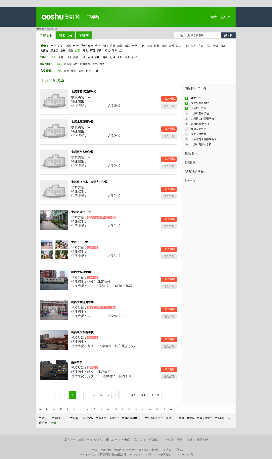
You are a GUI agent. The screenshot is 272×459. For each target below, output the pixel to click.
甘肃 (142, 45)
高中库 (226, 17)
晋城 (90, 57)
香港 (112, 45)
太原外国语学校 (200, 103)
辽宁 (121, 50)
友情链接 (119, 449)
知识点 (98, 439)
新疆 (119, 45)
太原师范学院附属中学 (204, 139)
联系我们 (168, 449)
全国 (53, 45)
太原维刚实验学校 (82, 151)
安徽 (215, 45)
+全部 (52, 422)
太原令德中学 (204, 417)
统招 (73, 70)
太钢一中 (44, 417)
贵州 (171, 45)
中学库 (212, 17)
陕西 (92, 50)
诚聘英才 (156, 449)
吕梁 (134, 57)
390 (143, 394)
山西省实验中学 (81, 272)
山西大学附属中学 (82, 302)
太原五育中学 (198, 134)
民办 (95, 64)
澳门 (105, 45)
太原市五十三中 (81, 211)
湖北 (107, 50)
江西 (178, 45)
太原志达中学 (198, 128)
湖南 (193, 45)
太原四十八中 (60, 417)
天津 (75, 45)
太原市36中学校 (200, 123)
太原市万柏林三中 (132, 417)
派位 (81, 70)
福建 (90, 45)
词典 (180, 439)
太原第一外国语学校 (81, 417)
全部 (53, 57)
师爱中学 (196, 97)
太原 (61, 57)
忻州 (119, 57)
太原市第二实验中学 (107, 417)
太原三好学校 (186, 417)
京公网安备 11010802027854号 (175, 454)
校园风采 (65, 35)
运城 (112, 57)
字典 (190, 439)
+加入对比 (169, 98)
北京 (61, 45)
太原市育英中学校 (201, 144)
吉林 (63, 50)
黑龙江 (54, 50)
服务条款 (143, 449)
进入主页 (169, 105)
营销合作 (106, 449)
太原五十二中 (79, 242)
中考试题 (167, 439)
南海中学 (76, 362)
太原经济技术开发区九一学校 (89, 181)
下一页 (155, 394)
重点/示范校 (71, 64)
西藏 (156, 45)
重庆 (83, 45)
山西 (77, 50)
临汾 (127, 57)
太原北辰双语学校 (82, 121)
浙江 (208, 45)
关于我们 (94, 449)
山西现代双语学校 (82, 332)
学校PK (84, 35)
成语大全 (202, 439)
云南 (164, 45)
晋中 (105, 57)
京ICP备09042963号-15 (142, 454)
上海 (68, 45)
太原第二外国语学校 (202, 118)
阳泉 (75, 57)
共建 (96, 70)
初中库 (125, 439)
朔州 (97, 57)
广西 (186, 45)
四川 (99, 50)
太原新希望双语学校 (83, 91)
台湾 (97, 45)
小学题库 (152, 439)
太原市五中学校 (200, 113)
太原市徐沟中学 (154, 417)
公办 (102, 64)
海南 (149, 45)
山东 (223, 45)
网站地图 (131, 449)
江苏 (114, 50)
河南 (70, 50)
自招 (88, 70)
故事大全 (83, 439)
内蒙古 (44, 50)
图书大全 (111, 439)
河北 (85, 50)
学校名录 (45, 35)
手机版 (179, 449)
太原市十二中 (198, 108)
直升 (66, 70)
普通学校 (85, 64)
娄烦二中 (171, 417)
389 (133, 394)
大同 (68, 57)
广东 (201, 45)
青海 (127, 45)
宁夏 (134, 45)
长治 (83, 57)
